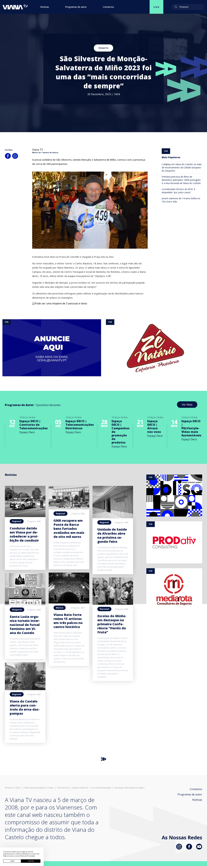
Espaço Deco (27, 432)
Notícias (44, 6)
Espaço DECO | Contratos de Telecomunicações (33, 424)
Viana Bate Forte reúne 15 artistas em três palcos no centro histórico (68, 621)
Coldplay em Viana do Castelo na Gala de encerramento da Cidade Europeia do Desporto (182, 167)
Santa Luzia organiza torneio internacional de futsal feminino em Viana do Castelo (25, 624)
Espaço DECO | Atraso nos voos (154, 426)
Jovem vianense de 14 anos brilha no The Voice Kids (181, 200)
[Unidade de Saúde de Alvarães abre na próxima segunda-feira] (113, 517)
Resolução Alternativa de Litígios (129, 788)
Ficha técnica (63, 788)
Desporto (103, 48)
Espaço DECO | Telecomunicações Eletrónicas (79, 424)
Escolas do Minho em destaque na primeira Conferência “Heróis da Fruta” (111, 624)
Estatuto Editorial (80, 788)
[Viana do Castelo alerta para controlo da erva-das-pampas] (25, 689)
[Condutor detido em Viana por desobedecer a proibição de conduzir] (25, 516)
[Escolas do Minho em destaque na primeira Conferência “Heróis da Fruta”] (113, 604)
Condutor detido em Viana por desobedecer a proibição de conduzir (24, 534)
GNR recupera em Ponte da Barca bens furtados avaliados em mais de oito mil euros (69, 528)
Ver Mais (187, 404)
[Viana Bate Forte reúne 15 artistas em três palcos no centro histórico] (69, 602)
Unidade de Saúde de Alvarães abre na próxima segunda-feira (112, 535)
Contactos (108, 6)
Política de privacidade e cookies (39, 788)
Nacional (104, 609)
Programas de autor (76, 6)
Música (59, 607)
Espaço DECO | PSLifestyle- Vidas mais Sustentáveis (191, 428)
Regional (16, 521)
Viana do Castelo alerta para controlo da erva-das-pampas (25, 707)
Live (156, 6)
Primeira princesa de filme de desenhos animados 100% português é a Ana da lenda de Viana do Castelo (181, 180)
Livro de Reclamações (101, 788)
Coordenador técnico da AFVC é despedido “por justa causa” (178, 191)
